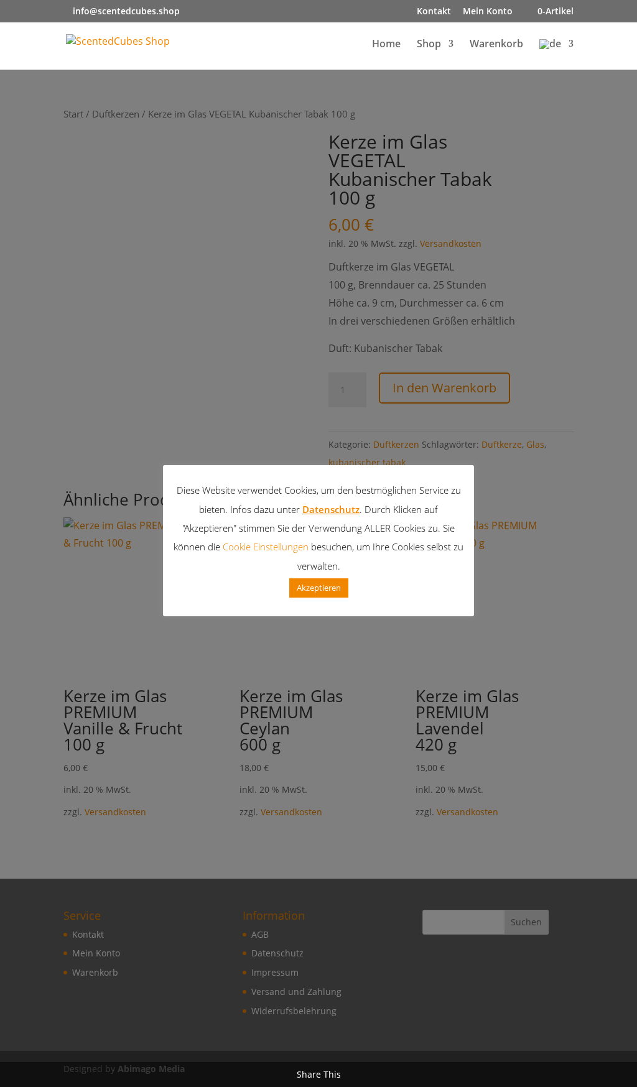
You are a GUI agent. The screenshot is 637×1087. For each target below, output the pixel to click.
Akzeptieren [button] (319, 587)
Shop (429, 44)
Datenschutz (331, 509)
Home (386, 44)
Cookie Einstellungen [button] (266, 546)
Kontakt (434, 12)
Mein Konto (488, 12)
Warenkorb (496, 44)
